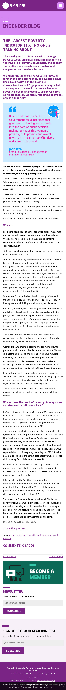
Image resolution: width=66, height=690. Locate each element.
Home (5, 21)
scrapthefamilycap (37, 535)
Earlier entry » (56, 556)
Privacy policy (33, 677)
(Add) (29, 545)
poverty (7, 538)
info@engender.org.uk (46, 680)
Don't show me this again (43, 687)
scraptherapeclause (18, 535)
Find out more (26, 687)
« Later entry (9, 556)
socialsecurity (53, 535)
